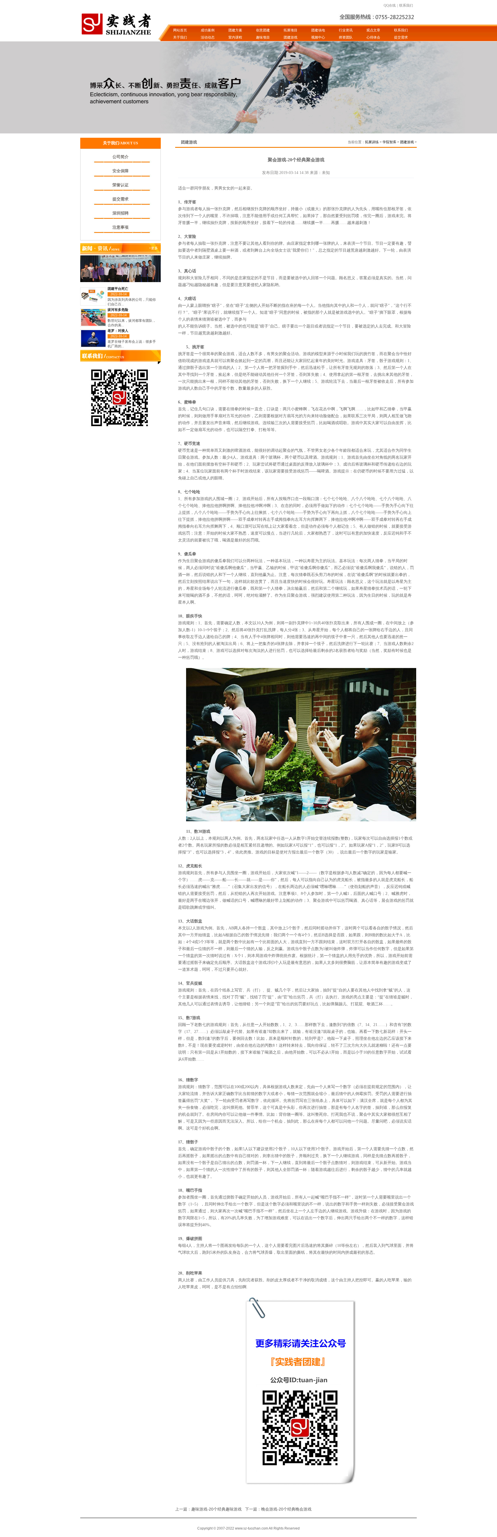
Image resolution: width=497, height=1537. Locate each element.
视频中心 (318, 37)
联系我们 (406, 5)
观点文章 (373, 30)
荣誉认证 (120, 185)
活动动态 (208, 37)
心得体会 (373, 37)
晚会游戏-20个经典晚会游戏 (286, 1509)
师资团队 (346, 37)
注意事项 (120, 227)
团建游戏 (290, 37)
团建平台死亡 (118, 289)
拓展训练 (372, 142)
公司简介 (120, 157)
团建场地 (318, 30)
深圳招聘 (120, 213)
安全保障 (120, 171)
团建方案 (235, 30)
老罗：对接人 (118, 331)
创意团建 (263, 30)
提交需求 (401, 37)
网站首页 (180, 30)
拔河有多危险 (118, 310)
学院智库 (389, 142)
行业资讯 (346, 30)
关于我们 (180, 37)
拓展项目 (290, 30)
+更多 (153, 248)
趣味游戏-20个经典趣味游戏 (216, 1509)
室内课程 (235, 37)
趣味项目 (263, 37)
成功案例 (208, 30)
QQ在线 (390, 5)
